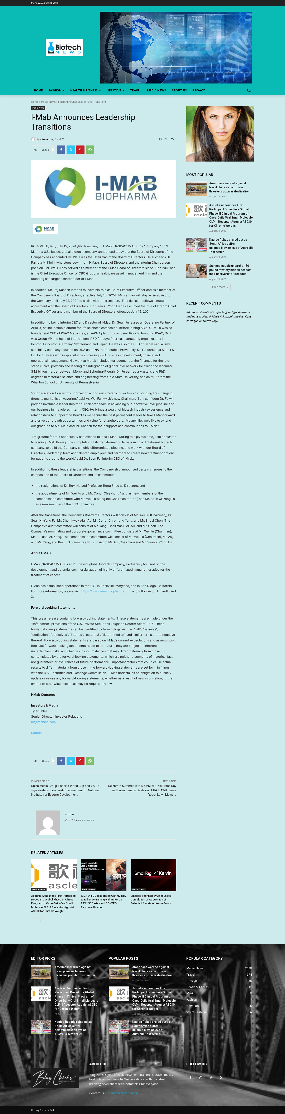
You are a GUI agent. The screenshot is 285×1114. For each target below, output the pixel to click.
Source (36, 733)
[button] (249, 90)
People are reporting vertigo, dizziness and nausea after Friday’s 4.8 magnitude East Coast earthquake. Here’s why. (219, 316)
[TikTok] (211, 1078)
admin (44, 138)
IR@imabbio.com (43, 722)
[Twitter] (71, 149)
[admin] (34, 139)
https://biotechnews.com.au (79, 820)
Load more (218, 287)
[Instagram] (201, 1078)
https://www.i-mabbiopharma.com (106, 591)
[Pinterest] (80, 149)
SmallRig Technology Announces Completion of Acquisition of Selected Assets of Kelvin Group (151, 899)
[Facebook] (61, 149)
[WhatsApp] (90, 149)
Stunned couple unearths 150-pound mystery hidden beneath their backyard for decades (230, 270)
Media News (48, 102)
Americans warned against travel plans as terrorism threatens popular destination (229, 187)
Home (34, 102)
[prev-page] (33, 921)
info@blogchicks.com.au (121, 1093)
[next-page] (40, 921)
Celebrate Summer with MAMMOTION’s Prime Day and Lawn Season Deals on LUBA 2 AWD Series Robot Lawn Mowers (142, 790)
